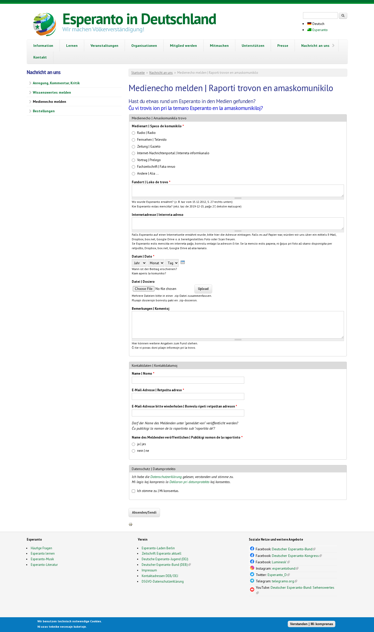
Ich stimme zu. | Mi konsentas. (158, 491)
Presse (282, 45)
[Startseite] (44, 25)
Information (43, 45)
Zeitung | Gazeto (149, 146)
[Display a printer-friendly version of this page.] (130, 524)
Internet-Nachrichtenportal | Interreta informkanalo (173, 153)
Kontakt (40, 57)
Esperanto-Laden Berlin (158, 548)
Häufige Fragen (41, 548)
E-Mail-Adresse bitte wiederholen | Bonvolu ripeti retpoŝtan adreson (184, 406)
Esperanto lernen (43, 553)
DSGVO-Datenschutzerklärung (163, 581)
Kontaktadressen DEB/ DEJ (160, 576)
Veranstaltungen (104, 45)
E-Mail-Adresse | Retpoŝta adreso (158, 390)
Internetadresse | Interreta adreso (157, 215)
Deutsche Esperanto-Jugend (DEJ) (165, 559)
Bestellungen (44, 111)
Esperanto (319, 29)
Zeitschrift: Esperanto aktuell (161, 553)
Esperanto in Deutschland (139, 19)
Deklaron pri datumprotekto (189, 482)
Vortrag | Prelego (149, 160)
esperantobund (285, 568)
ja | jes (141, 444)
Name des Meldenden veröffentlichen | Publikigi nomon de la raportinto (187, 437)
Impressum (149, 570)
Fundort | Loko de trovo (151, 182)
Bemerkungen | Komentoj (150, 308)
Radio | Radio (146, 133)
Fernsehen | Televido (152, 139)
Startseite (138, 73)
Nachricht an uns (315, 45)
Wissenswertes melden (52, 92)
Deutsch (317, 23)
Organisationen (144, 45)
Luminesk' (281, 562)
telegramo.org (284, 581)
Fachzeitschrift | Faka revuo (156, 166)
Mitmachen (219, 45)
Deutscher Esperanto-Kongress (297, 555)
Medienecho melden (49, 101)
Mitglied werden (183, 45)
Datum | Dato (143, 256)
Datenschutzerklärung (166, 476)
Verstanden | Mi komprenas (311, 624)
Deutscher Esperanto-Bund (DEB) (165, 565)
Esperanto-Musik (42, 559)
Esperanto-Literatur (44, 565)
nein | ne (143, 450)
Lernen (72, 45)
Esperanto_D (279, 574)
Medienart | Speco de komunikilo (158, 126)
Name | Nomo (143, 373)
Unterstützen (253, 45)
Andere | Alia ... (148, 173)
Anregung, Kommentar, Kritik (56, 83)
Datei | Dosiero (143, 281)
